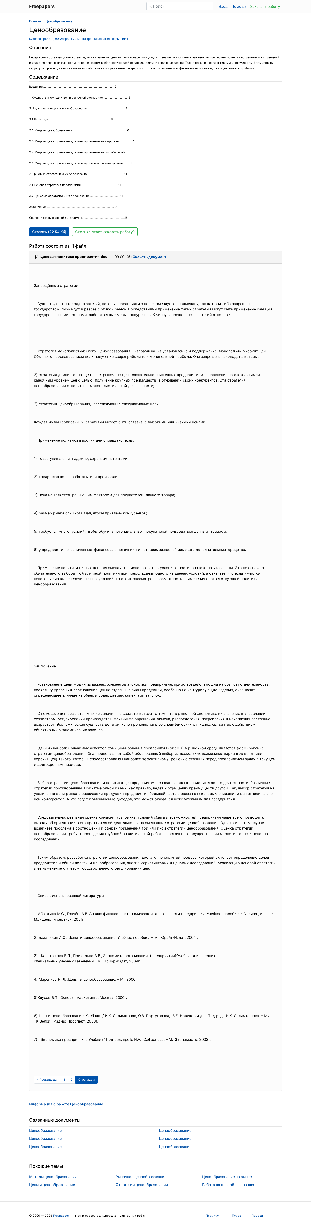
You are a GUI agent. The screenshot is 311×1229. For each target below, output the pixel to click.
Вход (223, 6)
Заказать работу (265, 6)
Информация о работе (66, 1104)
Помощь (239, 6)
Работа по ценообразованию (228, 1184)
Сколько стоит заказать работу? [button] (105, 231)
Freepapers (61, 1215)
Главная (35, 21)
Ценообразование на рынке (227, 1176)
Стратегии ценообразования (142, 1184)
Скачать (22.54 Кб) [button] (49, 231)
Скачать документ (149, 256)
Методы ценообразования (53, 1176)
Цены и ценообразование (52, 1184)
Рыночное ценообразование (141, 1176)
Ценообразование (59, 21)
